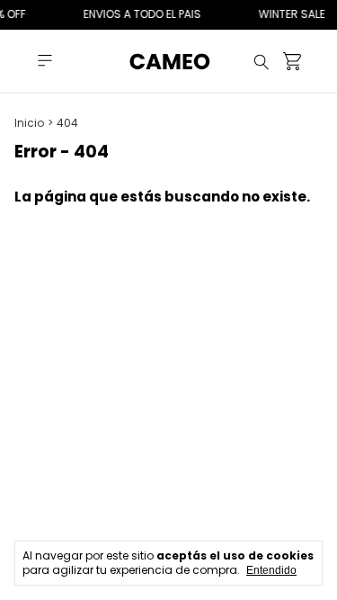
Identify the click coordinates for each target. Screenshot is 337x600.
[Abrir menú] (45, 60)
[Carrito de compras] (292, 61)
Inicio (29, 122)
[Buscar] (261, 61)
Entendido (271, 570)
